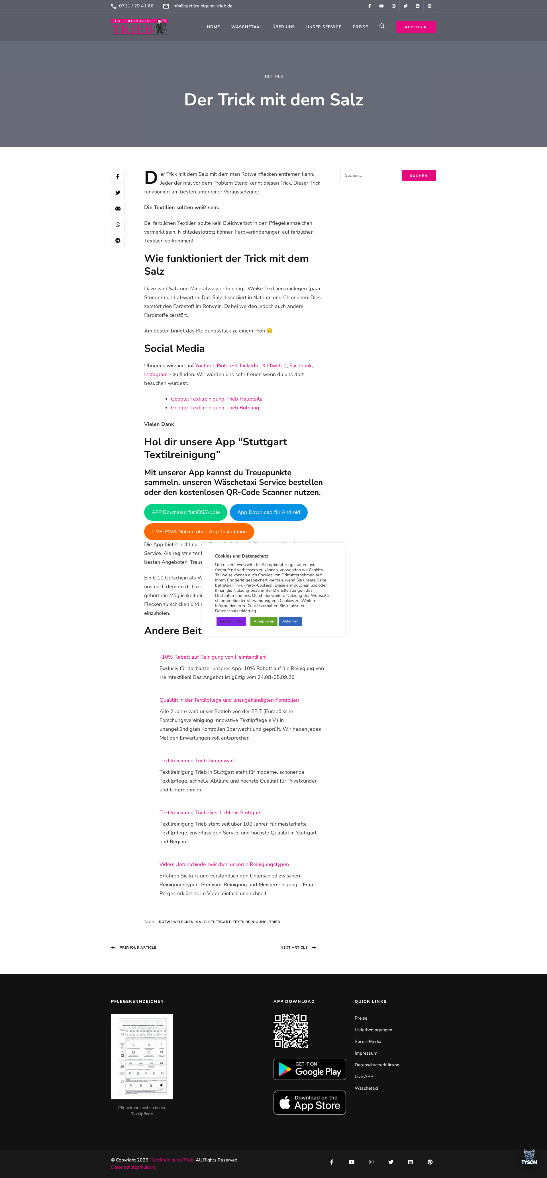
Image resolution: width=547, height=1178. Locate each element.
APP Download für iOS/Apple (186, 512)
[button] (529, 1158)
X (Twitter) (274, 365)
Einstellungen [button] (231, 621)
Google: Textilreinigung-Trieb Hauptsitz (216, 398)
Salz (201, 922)
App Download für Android (268, 512)
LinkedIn (250, 365)
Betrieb (274, 76)
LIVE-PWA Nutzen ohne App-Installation (199, 531)
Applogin (416, 27)
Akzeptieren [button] (264, 621)
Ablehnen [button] (290, 621)
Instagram (156, 374)
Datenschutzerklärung (377, 1065)
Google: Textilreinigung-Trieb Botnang (215, 407)
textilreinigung (250, 922)
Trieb (274, 922)
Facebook (300, 365)
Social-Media (368, 1041)
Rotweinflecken (176, 922)
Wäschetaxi (246, 27)
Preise (360, 27)
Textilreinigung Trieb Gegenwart (197, 760)
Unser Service (323, 27)
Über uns (283, 27)
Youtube (204, 365)
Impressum (366, 1053)
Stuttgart (219, 922)
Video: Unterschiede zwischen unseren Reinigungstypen (224, 864)
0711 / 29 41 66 (136, 6)
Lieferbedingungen (373, 1030)
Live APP (364, 1076)
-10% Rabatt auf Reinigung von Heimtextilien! (213, 657)
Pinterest (227, 365)
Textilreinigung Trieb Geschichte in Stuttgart (210, 812)
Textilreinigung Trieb (172, 1160)
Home (213, 27)
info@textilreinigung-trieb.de (202, 6)
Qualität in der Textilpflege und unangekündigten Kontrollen (229, 700)
